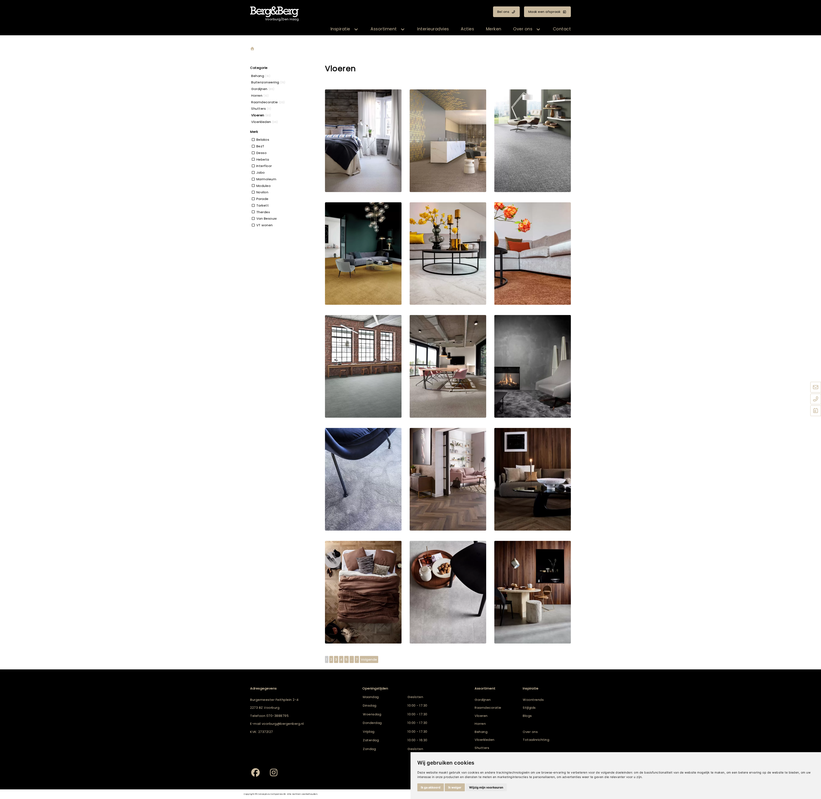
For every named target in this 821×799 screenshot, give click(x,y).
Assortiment (384, 29)
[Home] (252, 49)
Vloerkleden (485, 739)
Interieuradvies (433, 29)
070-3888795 (277, 715)
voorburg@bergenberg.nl (283, 723)
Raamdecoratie (488, 707)
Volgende (369, 659)
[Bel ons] (816, 399)
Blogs (527, 715)
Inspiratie (340, 29)
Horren (480, 723)
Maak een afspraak (544, 11)
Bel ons (503, 11)
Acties (467, 29)
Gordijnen (483, 699)
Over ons (522, 29)
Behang (481, 731)
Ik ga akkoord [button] (430, 787)
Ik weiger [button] (454, 787)
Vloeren (481, 715)
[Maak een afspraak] (816, 411)
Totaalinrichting (536, 739)
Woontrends (533, 699)
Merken (493, 29)
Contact (562, 29)
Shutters (482, 748)
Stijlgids (529, 707)
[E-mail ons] (816, 387)
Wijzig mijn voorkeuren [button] (486, 787)
